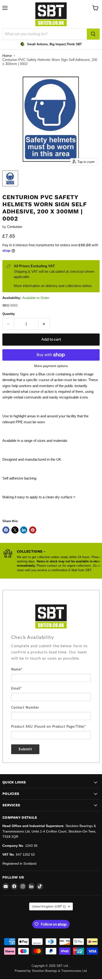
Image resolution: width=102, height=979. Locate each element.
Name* (17, 669)
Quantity (8, 314)
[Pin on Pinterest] (32, 530)
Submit (25, 749)
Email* (16, 688)
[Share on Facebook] (5, 530)
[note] (51, 654)
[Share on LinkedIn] (23, 530)
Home (7, 56)
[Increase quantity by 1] (44, 324)
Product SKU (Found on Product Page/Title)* (48, 726)
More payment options (51, 366)
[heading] (51, 637)
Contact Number (25, 707)
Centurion (14, 227)
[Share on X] (15, 530)
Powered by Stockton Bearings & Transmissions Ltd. (51, 971)
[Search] (93, 34)
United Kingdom (49, 906)
